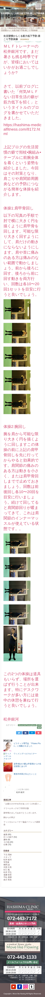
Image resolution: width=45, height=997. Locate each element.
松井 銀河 (7, 860)
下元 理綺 (7, 855)
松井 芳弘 (7, 872)
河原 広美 (7, 867)
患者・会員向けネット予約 (23, 923)
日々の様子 (8, 837)
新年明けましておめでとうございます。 (20, 813)
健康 (39, 728)
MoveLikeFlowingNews (18, 28)
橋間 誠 (6, 865)
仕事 (38, 28)
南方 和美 (7, 880)
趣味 (5, 840)
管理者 (6, 862)
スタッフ (7, 857)
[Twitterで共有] (19, 732)
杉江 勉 (6, 870)
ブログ (31, 28)
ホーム (3, 28)
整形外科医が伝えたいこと (25, 774)
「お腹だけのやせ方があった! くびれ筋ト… (22, 804)
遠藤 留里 (7, 875)
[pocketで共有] (39, 732)
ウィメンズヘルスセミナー (25, 754)
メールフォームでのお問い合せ (22, 962)
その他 (6, 842)
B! (32, 733)
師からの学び (9, 817)
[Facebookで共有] (26, 732)
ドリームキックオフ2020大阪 (16, 808)
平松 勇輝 (7, 877)
